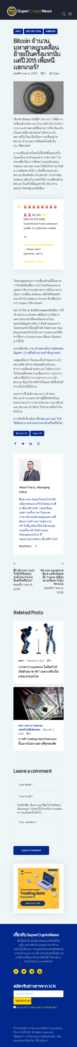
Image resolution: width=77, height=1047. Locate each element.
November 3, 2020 (33, 262)
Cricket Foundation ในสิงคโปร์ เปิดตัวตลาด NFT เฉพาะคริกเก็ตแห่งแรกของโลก (38, 672)
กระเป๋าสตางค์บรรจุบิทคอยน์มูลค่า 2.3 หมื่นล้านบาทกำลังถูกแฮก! (38, 350)
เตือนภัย (51, 31)
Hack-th (37, 433)
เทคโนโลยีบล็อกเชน (30, 729)
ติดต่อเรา (19, 1036)
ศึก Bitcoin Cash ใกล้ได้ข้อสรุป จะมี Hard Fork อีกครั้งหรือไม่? (38, 421)
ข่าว (19, 31)
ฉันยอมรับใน (36, 1007)
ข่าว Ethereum (34, 726)
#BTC (44, 215)
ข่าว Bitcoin (34, 31)
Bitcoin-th (21, 433)
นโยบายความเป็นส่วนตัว (43, 1007)
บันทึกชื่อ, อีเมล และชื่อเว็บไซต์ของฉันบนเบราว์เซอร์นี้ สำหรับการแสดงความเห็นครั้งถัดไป (39, 808)
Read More (25, 546)
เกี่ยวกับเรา (41, 1040)
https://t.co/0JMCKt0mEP (38, 245)
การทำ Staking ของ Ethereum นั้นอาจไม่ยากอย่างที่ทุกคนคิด (37, 741)
